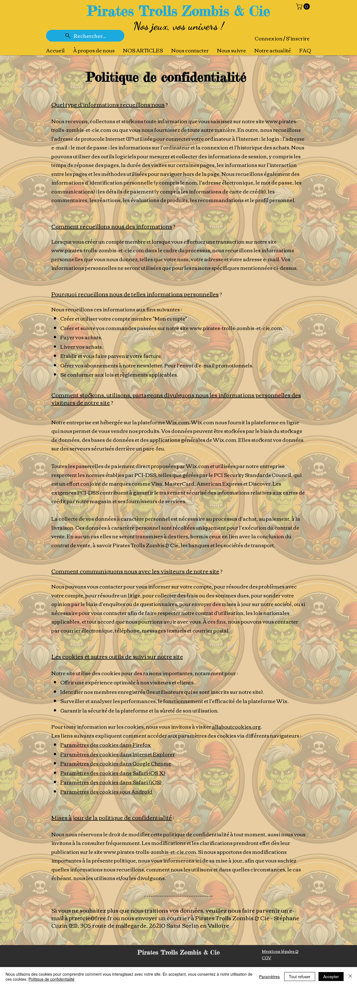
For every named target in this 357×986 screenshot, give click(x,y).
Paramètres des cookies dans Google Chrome (115, 763)
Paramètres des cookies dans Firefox (105, 744)
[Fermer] (350, 977)
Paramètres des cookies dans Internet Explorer (117, 754)
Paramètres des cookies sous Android (106, 791)
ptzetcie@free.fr (90, 917)
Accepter (331, 976)
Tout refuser (299, 976)
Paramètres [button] (269, 976)
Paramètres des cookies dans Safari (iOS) (110, 782)
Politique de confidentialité (51, 979)
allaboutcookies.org (236, 726)
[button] (303, 6)
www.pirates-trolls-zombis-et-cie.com (97, 250)
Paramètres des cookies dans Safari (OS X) (112, 772)
